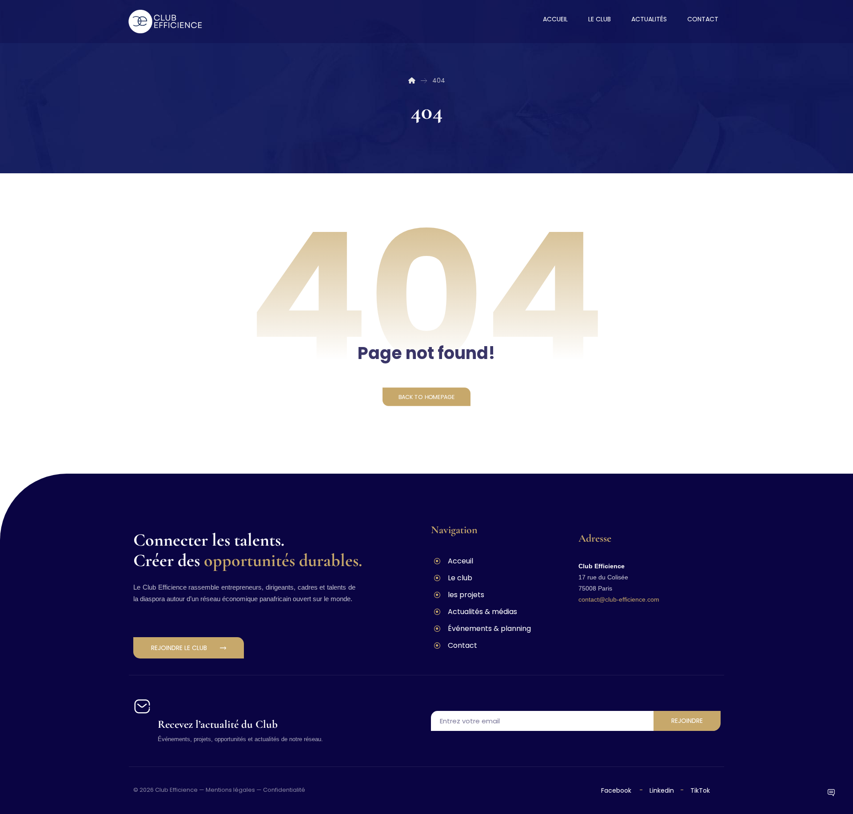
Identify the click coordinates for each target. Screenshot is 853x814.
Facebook (617, 790)
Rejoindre (687, 720)
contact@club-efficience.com (618, 599)
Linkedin (661, 790)
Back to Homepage (426, 397)
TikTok (700, 790)
